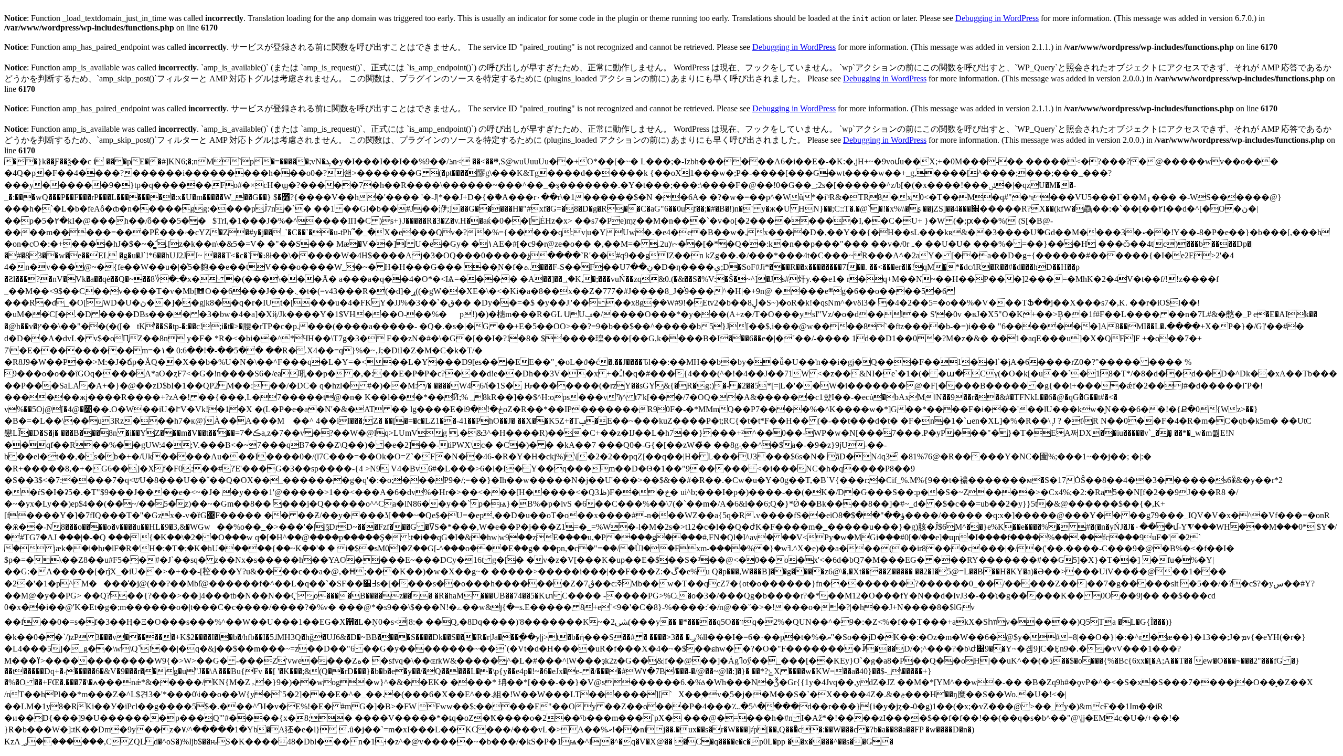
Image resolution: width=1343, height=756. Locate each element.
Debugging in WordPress (997, 18)
